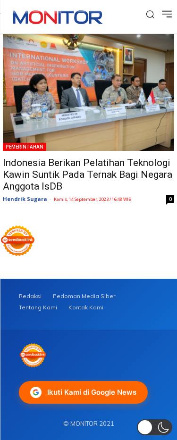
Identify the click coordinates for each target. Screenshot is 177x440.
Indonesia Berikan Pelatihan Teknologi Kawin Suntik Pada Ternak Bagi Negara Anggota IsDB (87, 174)
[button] (154, 427)
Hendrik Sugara (25, 198)
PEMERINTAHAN (24, 146)
